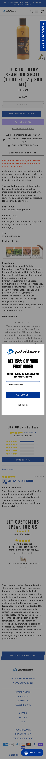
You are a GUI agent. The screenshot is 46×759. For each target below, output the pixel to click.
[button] (43, 35)
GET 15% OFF (23, 395)
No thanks (23, 405)
